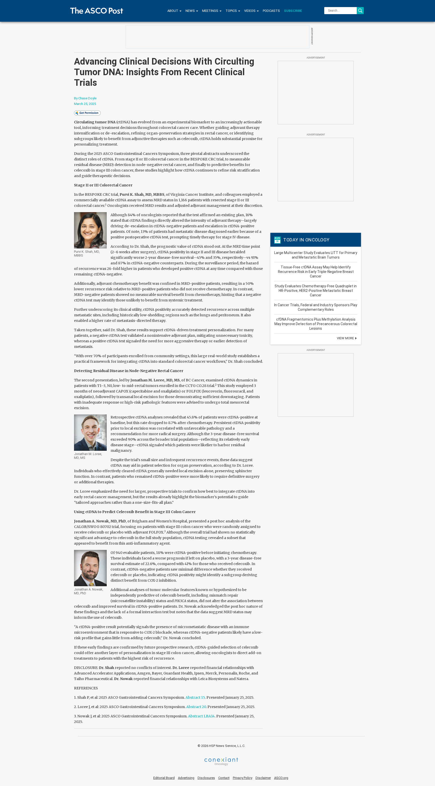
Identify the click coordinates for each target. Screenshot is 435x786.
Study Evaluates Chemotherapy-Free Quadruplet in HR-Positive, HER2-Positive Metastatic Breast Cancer (316, 290)
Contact (224, 778)
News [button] (191, 11)
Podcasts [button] (271, 11)
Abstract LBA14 (201, 716)
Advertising (186, 778)
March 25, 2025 (85, 104)
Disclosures (206, 778)
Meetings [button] (210, 11)
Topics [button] (232, 11)
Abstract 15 (195, 697)
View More (346, 338)
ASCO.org (281, 778)
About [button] (173, 11)
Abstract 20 (196, 707)
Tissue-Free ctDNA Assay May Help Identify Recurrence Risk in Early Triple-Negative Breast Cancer (316, 271)
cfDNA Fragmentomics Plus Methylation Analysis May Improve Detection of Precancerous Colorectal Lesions (315, 323)
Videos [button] (250, 11)
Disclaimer (263, 778)
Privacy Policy (242, 778)
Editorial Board (164, 778)
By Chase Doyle (85, 98)
